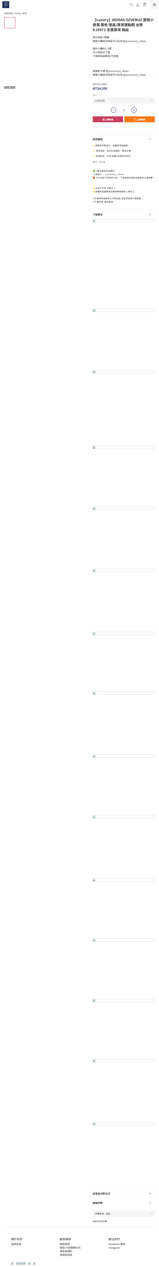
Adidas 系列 (21, 13)
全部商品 (8, 13)
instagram (114, 1247)
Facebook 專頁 (117, 1244)
